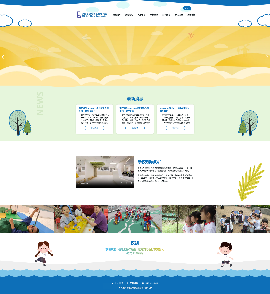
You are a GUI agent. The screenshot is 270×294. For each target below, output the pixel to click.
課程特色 (129, 15)
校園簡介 (117, 15)
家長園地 (166, 15)
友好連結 (191, 15)
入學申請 (142, 15)
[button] (2, 219)
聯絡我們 (179, 15)
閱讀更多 (94, 128)
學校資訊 (154, 15)
